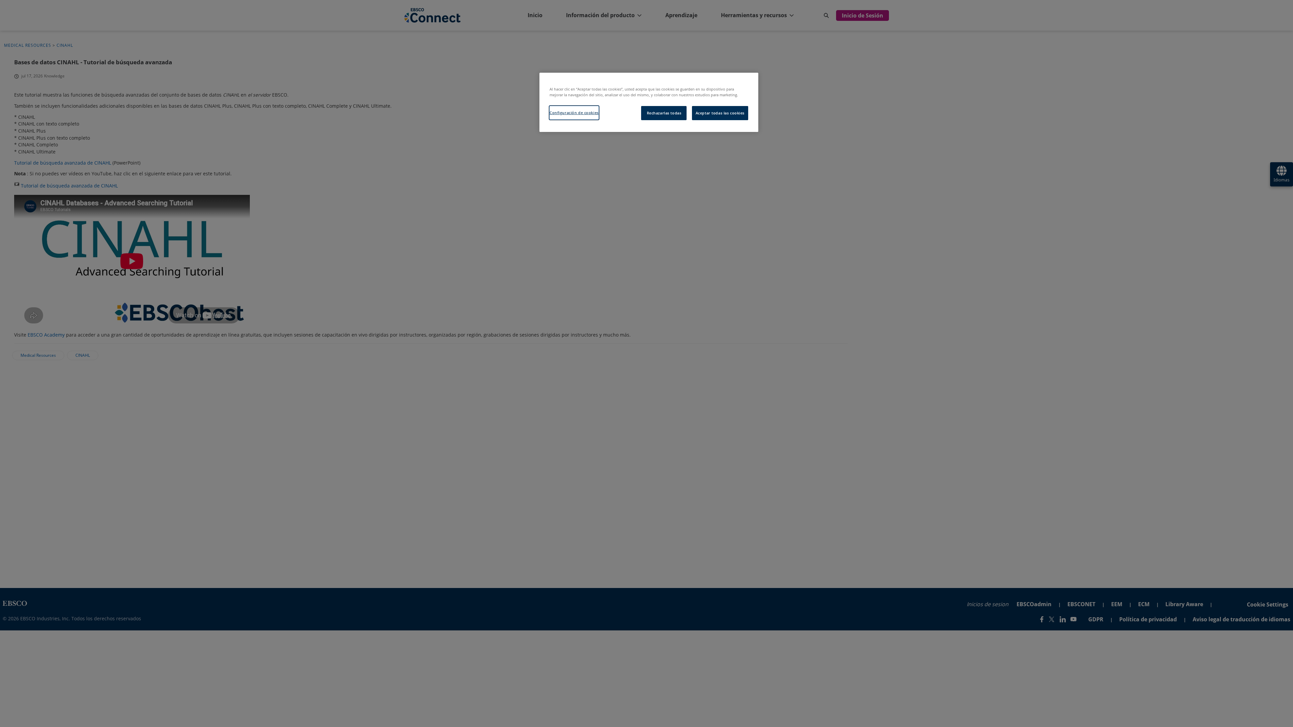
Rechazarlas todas (664, 112)
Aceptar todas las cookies (720, 112)
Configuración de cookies (574, 112)
